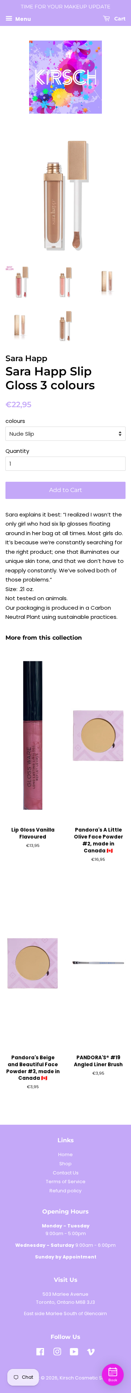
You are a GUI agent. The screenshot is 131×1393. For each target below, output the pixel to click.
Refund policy (65, 1191)
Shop (65, 1164)
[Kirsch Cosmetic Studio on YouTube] (74, 1353)
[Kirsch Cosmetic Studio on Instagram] (57, 1353)
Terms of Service (66, 1181)
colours (15, 421)
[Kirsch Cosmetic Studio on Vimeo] (91, 1353)
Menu (22, 18)
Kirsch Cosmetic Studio (87, 1378)
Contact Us (66, 1173)
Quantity (17, 451)
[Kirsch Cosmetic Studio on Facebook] (40, 1353)
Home (65, 1154)
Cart (119, 18)
